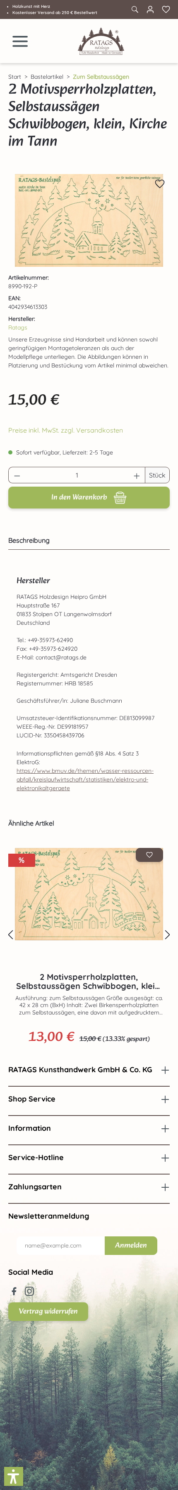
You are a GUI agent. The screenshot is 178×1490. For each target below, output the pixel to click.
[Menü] (20, 41)
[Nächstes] (167, 935)
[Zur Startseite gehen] (101, 41)
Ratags (17, 327)
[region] (89, 220)
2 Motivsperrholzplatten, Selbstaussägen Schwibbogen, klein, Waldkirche (89, 981)
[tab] (87, 540)
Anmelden (131, 1245)
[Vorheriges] (10, 935)
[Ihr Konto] (150, 9)
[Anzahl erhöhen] (137, 475)
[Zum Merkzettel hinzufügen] (160, 184)
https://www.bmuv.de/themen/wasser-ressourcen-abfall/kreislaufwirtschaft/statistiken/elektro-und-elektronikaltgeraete (85, 779)
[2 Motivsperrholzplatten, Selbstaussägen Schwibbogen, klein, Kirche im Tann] (89, 220)
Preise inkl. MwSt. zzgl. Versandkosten (65, 430)
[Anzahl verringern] (17, 475)
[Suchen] (134, 9)
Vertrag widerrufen (48, 1311)
